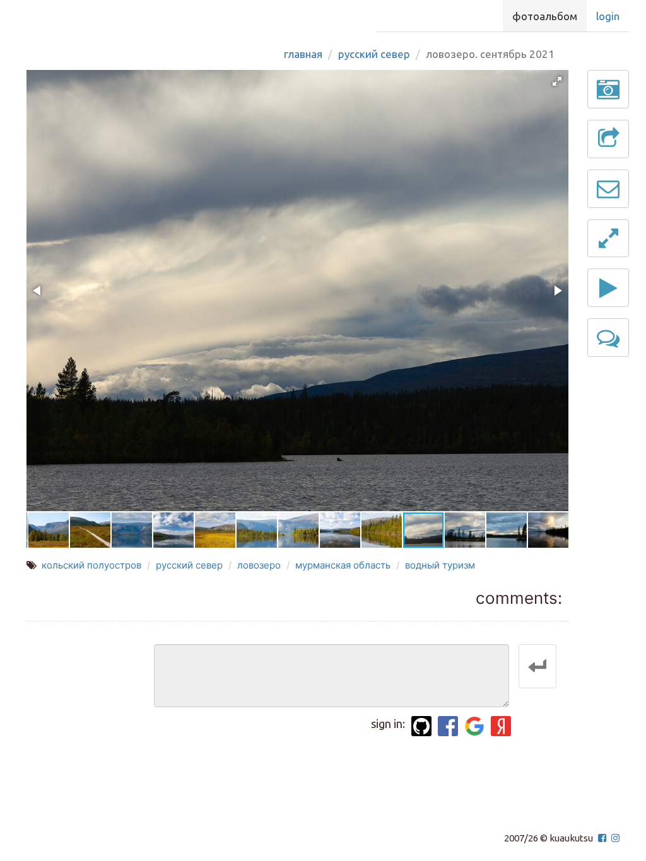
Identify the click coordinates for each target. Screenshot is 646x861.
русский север (189, 565)
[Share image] (608, 139)
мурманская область (343, 565)
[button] (557, 81)
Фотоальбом (544, 16)
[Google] (474, 726)
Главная (303, 54)
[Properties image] (608, 89)
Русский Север (374, 54)
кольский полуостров (91, 565)
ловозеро (259, 565)
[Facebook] (448, 726)
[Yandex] (501, 726)
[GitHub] (421, 726)
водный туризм (440, 565)
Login (608, 16)
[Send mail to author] (608, 189)
